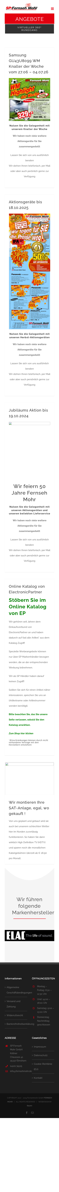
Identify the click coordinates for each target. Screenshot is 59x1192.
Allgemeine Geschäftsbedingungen (16, 990)
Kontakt (38, 1077)
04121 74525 (16, 1066)
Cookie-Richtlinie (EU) (43, 1067)
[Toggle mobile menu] (52, 8)
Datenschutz (41, 1055)
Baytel (29, 1106)
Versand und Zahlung (13, 1004)
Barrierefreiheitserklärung (16, 1024)
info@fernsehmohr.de (18, 1071)
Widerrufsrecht (15, 1015)
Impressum (40, 1046)
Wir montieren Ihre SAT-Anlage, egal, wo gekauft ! (29, 808)
